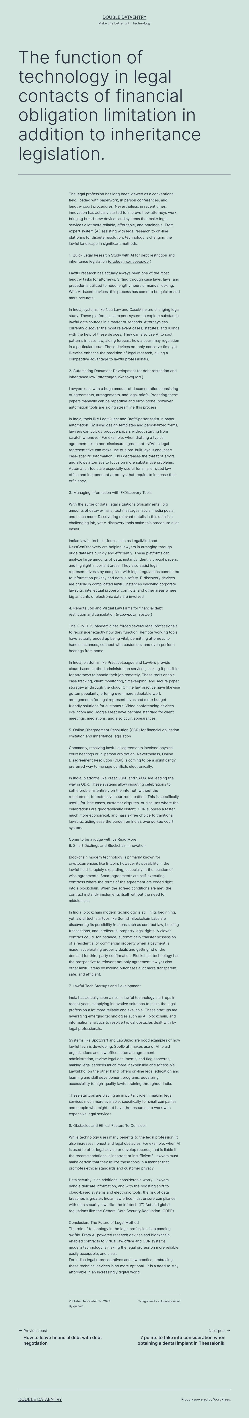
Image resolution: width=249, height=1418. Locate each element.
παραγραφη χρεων (133, 614)
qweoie (78, 1306)
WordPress (221, 1399)
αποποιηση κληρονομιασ (119, 377)
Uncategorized (170, 1301)
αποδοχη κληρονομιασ (129, 261)
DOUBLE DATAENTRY (124, 17)
